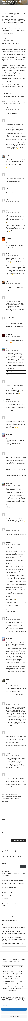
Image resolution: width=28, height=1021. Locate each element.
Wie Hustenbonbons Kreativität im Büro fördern (12, 901)
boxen (5, 95)
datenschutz (6, 964)
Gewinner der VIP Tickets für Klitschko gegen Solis (13, 878)
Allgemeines (7, 93)
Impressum (22, 1019)
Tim (7, 174)
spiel (14, 986)
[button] (26, 991)
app (23, 959)
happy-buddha (10, 317)
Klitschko (17, 95)
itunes (19, 973)
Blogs (16, 961)
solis (8, 96)
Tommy (8, 528)
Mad (7, 617)
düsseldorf (15, 964)
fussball (19, 966)
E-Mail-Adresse (6, 826)
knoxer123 (9, 334)
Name (4, 819)
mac (7, 281)
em (21, 964)
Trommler (9, 238)
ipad (20, 971)
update (18, 988)
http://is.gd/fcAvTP (12, 247)
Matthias (14, 11)
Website (4, 832)
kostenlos (11, 976)
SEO (16, 983)
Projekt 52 (21, 981)
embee (8, 120)
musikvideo (6, 981)
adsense (5, 959)
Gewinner (6, 971)
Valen (3, 943)
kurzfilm (19, 976)
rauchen (5, 983)
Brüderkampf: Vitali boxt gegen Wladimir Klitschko (13, 880)
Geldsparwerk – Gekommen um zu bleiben (11, 895)
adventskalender (14, 959)
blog (11, 961)
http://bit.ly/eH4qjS (13, 113)
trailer (5, 988)
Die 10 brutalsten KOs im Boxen (9, 887)
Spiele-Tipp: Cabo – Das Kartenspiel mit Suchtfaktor (13, 908)
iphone (5, 973)
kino (4, 976)
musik (16, 978)
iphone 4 (12, 973)
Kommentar (5, 801)
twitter (11, 988)
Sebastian (9, 348)
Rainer (8, 753)
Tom (7, 514)
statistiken (20, 986)
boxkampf (10, 95)
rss (11, 983)
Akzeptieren (14, 1009)
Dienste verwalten (5, 1005)
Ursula (8, 774)
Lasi (3, 927)
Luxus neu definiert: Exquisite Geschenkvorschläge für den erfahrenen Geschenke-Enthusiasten (13, 933)
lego (5, 978)
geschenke (14, 969)
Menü (14, 7)
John (7, 679)
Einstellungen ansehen (14, 1016)
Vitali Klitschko (19, 96)
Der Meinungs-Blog (11, 2)
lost (10, 978)
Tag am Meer (5, 898)
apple (5, 961)
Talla (7, 732)
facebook (6, 966)
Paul (3, 923)
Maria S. (3, 931)
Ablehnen (14, 1012)
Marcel (8, 381)
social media (6, 986)
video (12, 96)
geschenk (6, 969)
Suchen (4, 863)
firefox (13, 966)
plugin (13, 981)
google (13, 971)
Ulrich (7, 107)
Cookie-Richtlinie (7, 1019)
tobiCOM (8, 399)
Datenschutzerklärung (15, 1019)
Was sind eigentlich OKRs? (12, 920)
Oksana (8, 417)
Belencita (4, 937)
